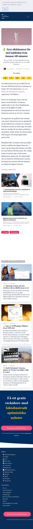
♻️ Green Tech (7, 465)
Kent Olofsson (10, 68)
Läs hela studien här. (8, 169)
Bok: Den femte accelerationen (11, 496)
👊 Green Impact (7, 463)
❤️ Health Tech (7, 467)
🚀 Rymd (5, 476)
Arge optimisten (7, 492)
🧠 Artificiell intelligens (9, 454)
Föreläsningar (6, 494)
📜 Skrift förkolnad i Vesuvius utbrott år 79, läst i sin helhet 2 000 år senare (16, 370)
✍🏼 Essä (5, 459)
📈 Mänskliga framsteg (9, 470)
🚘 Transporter (7, 480)
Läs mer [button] (19, 4)
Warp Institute (6, 505)
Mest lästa (5, 499)
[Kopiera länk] (29, 78)
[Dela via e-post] (23, 78)
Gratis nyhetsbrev (7, 490)
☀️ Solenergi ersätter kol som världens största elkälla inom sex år (16, 287)
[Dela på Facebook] (11, 78)
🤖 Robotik (6, 474)
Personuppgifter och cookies (10, 503)
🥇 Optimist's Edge (8, 472)
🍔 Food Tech (6, 461)
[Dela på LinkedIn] (17, 78)
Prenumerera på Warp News (16, 428)
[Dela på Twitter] (5, 78)
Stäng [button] (5, 9)
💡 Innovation (14, 232)
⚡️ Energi (5, 232)
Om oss (5, 488)
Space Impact (6, 478)
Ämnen (5, 501)
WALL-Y (5, 283)
